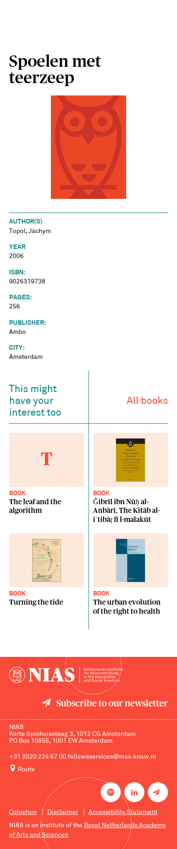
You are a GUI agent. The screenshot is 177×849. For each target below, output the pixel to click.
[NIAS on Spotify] (111, 792)
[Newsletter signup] (158, 792)
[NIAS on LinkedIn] (134, 792)
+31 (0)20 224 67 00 (37, 757)
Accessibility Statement (122, 812)
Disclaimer (62, 812)
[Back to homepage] (66, 675)
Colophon (23, 812)
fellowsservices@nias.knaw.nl (112, 757)
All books (147, 401)
